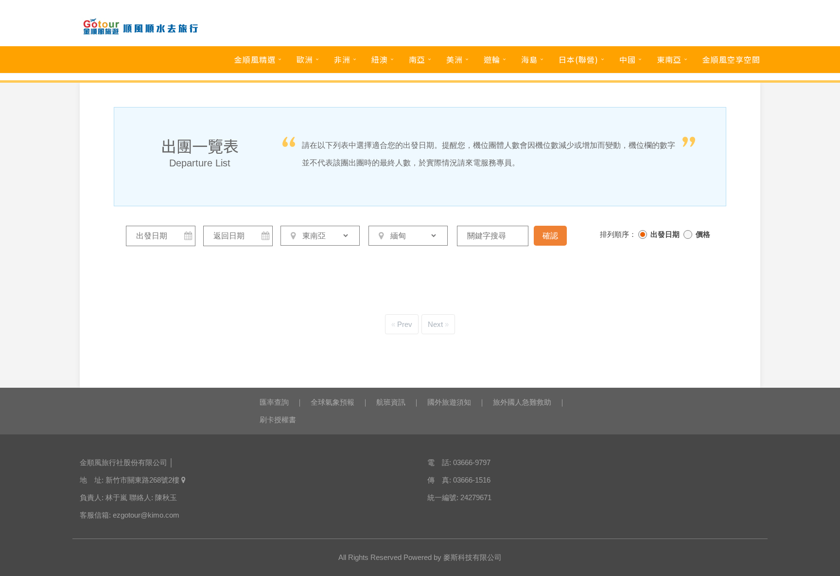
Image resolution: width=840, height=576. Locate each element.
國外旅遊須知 (449, 402)
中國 (627, 59)
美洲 (454, 59)
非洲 (342, 59)
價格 (703, 234)
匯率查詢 (274, 402)
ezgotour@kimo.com (146, 515)
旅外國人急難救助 (522, 402)
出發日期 (665, 234)
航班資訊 (390, 402)
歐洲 (305, 59)
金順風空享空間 (731, 59)
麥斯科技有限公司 (472, 557)
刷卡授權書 (278, 419)
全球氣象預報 (332, 402)
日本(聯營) (578, 59)
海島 (529, 59)
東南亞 (669, 59)
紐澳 (379, 59)
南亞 (417, 59)
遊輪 (492, 59)
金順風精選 (255, 59)
